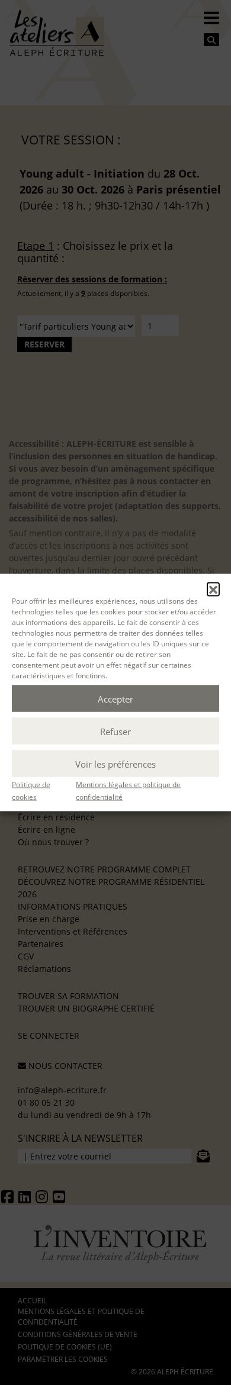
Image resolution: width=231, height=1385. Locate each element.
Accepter (115, 698)
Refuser (115, 731)
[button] (213, 589)
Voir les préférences (115, 763)
